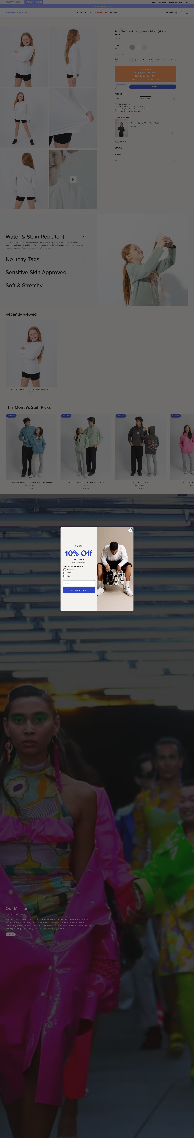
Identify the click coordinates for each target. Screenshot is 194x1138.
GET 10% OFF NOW (78, 590)
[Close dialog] (131, 530)
